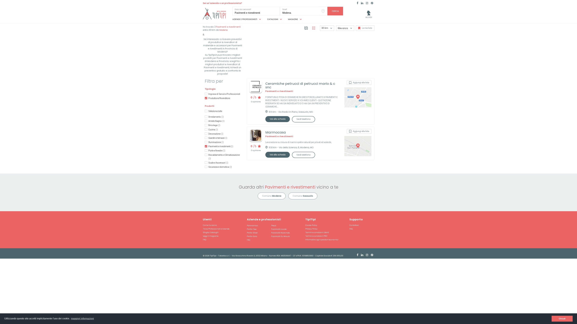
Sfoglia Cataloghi (210, 232)
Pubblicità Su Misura (280, 236)
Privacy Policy (311, 229)
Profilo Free (251, 229)
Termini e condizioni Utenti (317, 232)
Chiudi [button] (562, 318)
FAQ (204, 239)
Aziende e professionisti (245, 19)
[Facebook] (357, 3)
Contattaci (354, 225)
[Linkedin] (362, 3)
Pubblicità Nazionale (280, 232)
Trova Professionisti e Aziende (216, 229)
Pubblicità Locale (279, 229)
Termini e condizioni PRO (316, 236)
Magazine (293, 19)
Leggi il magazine (210, 236)
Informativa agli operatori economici (321, 239)
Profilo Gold (252, 236)
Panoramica (252, 225)
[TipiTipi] (214, 13)
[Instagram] (367, 3)
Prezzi (273, 225)
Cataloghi (273, 19)
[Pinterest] (372, 3)
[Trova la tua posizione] (323, 11)
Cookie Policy (311, 225)
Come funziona (210, 225)
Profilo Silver (252, 232)
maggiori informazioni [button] (82, 318)
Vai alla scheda (277, 118)
